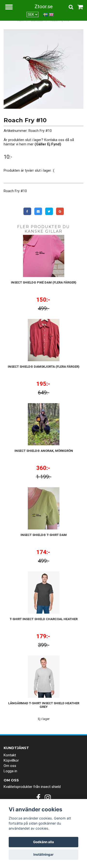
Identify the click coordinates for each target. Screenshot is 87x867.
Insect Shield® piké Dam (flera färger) (43, 282)
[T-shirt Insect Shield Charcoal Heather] (44, 592)
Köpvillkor (11, 760)
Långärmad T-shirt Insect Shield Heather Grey (43, 705)
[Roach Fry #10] (43, 69)
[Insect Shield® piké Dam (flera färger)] (44, 256)
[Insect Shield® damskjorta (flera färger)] (44, 340)
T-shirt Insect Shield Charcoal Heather (44, 619)
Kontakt (10, 755)
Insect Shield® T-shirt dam (44, 535)
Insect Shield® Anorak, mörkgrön (43, 451)
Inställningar (43, 854)
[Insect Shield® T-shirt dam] (44, 508)
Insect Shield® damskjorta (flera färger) (44, 366)
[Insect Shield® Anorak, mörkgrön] (44, 424)
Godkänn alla (43, 842)
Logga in (10, 771)
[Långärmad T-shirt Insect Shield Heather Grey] (44, 677)
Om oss (10, 766)
